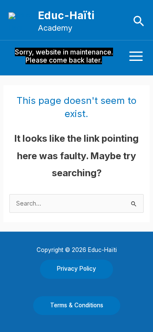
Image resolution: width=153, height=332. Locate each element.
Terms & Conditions (76, 305)
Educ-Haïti (66, 15)
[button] (138, 22)
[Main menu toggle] (136, 56)
